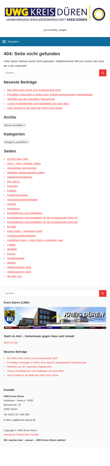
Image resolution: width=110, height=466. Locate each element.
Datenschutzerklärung (19, 177)
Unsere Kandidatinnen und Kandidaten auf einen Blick (38, 103)
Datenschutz (23, 434)
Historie (11, 204)
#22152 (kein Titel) (17, 159)
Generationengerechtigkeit (22, 199)
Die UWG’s (13, 181)
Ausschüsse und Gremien (22, 168)
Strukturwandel (15, 258)
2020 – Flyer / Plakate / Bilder (24, 163)
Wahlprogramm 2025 (19, 271)
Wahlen (11, 262)
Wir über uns (14, 276)
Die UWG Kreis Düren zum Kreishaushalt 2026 (34, 90)
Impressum (13, 208)
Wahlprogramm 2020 (19, 267)
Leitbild (11, 244)
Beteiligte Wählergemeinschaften (26, 172)
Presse (11, 253)
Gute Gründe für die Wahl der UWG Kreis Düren (34, 108)
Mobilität (12, 249)
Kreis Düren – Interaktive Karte (24, 231)
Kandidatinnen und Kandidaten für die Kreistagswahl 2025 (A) (42, 217)
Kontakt (11, 226)
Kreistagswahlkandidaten (21, 235)
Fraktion (11, 190)
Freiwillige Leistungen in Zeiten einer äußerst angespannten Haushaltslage (50, 94)
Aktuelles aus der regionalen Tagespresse (31, 99)
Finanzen (12, 186)
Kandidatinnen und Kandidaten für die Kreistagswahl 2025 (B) (42, 222)
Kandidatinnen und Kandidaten (24, 213)
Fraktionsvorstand (17, 195)
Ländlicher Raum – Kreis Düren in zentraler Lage (35, 240)
